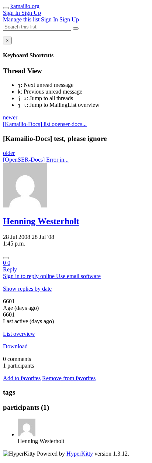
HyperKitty (79, 453)
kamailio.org (24, 6)
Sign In (12, 13)
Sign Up (31, 13)
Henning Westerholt (41, 221)
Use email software (78, 276)
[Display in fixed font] (6, 258)
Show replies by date (27, 288)
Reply (10, 269)
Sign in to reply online (29, 276)
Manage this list (22, 19)
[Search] (76, 28)
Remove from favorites (69, 378)
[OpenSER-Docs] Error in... (36, 159)
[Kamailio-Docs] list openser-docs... (45, 124)
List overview (19, 334)
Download (15, 346)
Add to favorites (22, 378)
